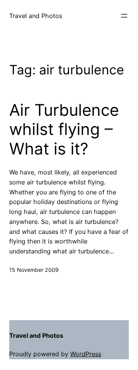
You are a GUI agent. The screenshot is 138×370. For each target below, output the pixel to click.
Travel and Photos (35, 16)
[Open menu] (124, 15)
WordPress (85, 354)
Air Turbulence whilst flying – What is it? (64, 129)
